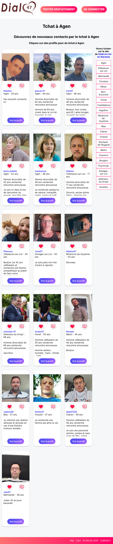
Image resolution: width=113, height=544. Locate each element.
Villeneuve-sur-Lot (103, 69)
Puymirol (103, 155)
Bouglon (103, 160)
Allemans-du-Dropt (103, 180)
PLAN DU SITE (90, 540)
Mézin (103, 150)
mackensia (40, 171)
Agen (103, 62)
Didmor (70, 171)
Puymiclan (103, 165)
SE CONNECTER (94, 9)
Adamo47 (71, 251)
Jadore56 (8, 411)
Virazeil (103, 136)
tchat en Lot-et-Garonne (104, 55)
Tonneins (103, 81)
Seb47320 (71, 411)
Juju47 (7, 492)
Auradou (103, 187)
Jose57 (39, 251)
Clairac (103, 131)
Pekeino (7, 90)
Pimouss (8, 251)
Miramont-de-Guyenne (103, 118)
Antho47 (39, 411)
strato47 (39, 331)
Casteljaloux (103, 105)
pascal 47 (40, 90)
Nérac (103, 86)
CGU (78, 540)
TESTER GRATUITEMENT (59, 9)
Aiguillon (103, 110)
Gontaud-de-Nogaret (104, 143)
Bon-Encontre (103, 93)
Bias (103, 126)
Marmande (103, 76)
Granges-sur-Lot (103, 172)
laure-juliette (10, 171)
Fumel (104, 99)
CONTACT (105, 540)
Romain (70, 331)
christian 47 (9, 331)
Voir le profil (15, 120)
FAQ (72, 540)
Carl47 (69, 90)
